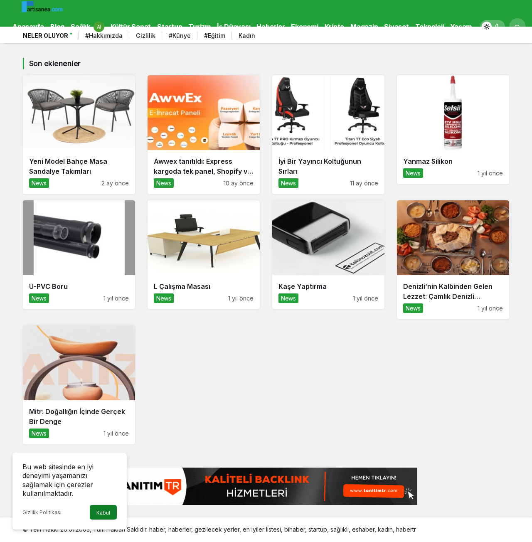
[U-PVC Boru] (79, 254)
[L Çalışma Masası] (204, 254)
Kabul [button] (103, 513)
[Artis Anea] (43, 6)
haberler (179, 529)
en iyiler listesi (262, 529)
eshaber (363, 529)
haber (157, 529)
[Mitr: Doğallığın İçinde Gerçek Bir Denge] (79, 384)
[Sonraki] (501, 37)
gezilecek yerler (217, 529)
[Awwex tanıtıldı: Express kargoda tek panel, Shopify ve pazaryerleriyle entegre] (204, 134)
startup (317, 529)
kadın (385, 529)
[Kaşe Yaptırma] (328, 254)
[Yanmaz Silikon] (453, 129)
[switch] (492, 26)
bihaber (294, 529)
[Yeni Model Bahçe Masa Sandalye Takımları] (79, 134)
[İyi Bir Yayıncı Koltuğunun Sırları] (328, 134)
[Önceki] (490, 37)
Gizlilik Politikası (42, 512)
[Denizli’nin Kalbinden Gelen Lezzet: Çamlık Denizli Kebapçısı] (453, 259)
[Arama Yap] (517, 26)
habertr (406, 529)
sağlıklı (339, 529)
